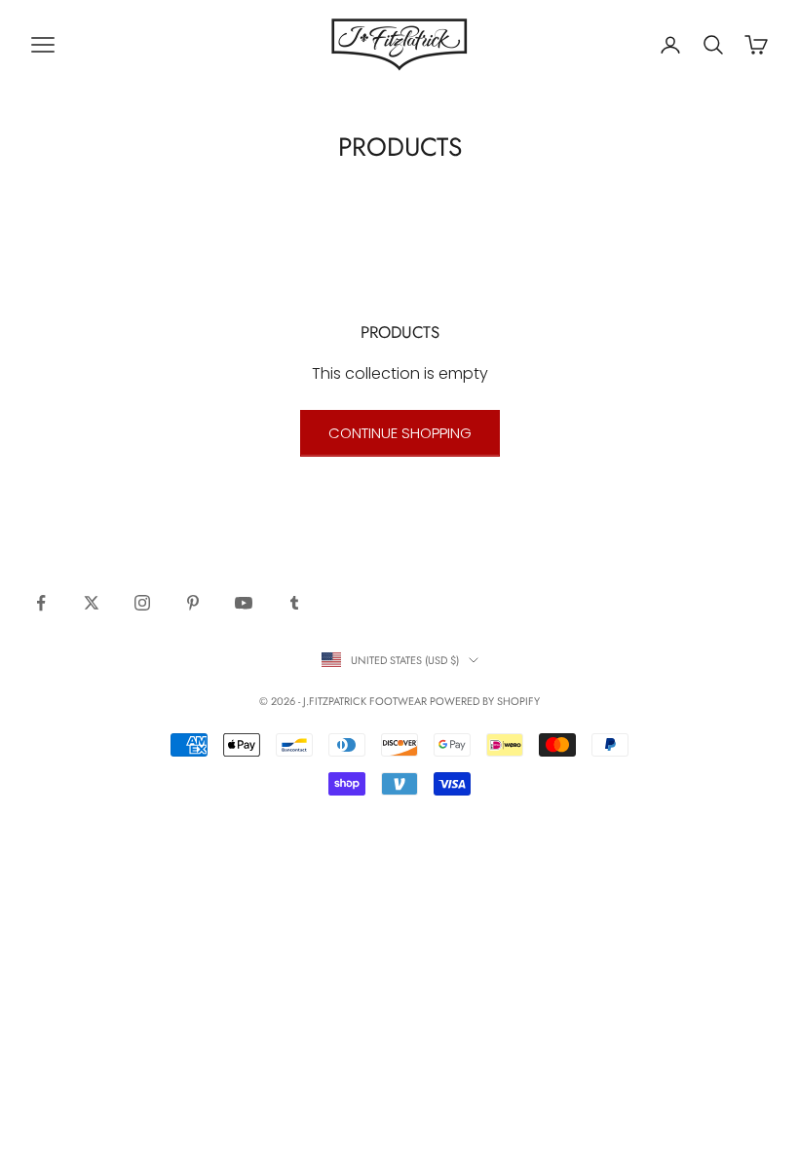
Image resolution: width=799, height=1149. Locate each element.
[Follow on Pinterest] (193, 602)
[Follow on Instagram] (142, 602)
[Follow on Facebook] (41, 602)
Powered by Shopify (485, 701)
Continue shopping (400, 433)
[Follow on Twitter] (91, 602)
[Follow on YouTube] (243, 602)
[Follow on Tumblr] (294, 602)
